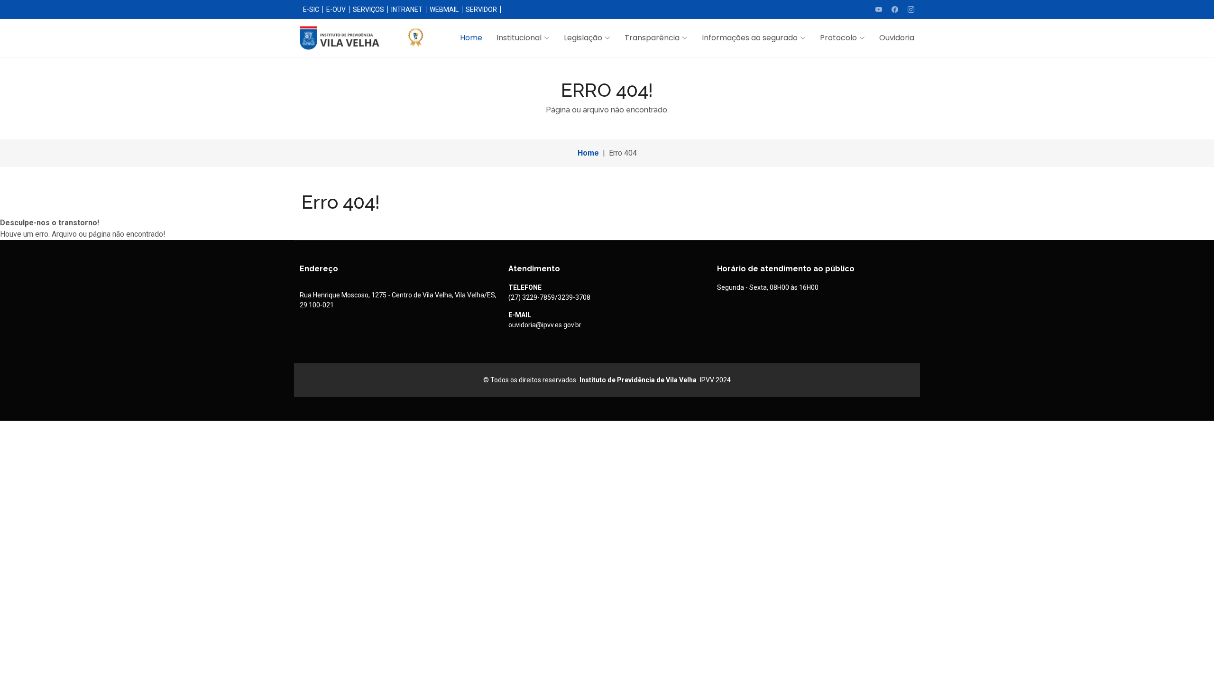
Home (471, 37)
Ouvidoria (896, 37)
